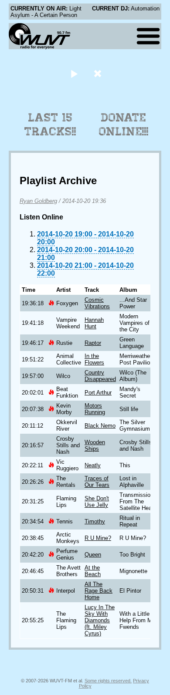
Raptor (93, 343)
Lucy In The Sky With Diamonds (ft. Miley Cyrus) (100, 620)
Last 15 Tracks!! (50, 124)
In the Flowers (94, 359)
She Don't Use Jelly (97, 501)
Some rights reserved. (108, 680)
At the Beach (93, 570)
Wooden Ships (95, 445)
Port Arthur (98, 392)
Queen (93, 554)
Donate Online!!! (124, 124)
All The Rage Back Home (98, 591)
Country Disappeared (100, 375)
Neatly (93, 465)
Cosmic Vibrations (97, 303)
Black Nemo (100, 425)
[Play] (74, 73)
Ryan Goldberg (38, 201)
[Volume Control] (99, 73)
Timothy (95, 521)
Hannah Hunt (94, 323)
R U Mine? (98, 538)
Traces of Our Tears (97, 481)
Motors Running (95, 408)
